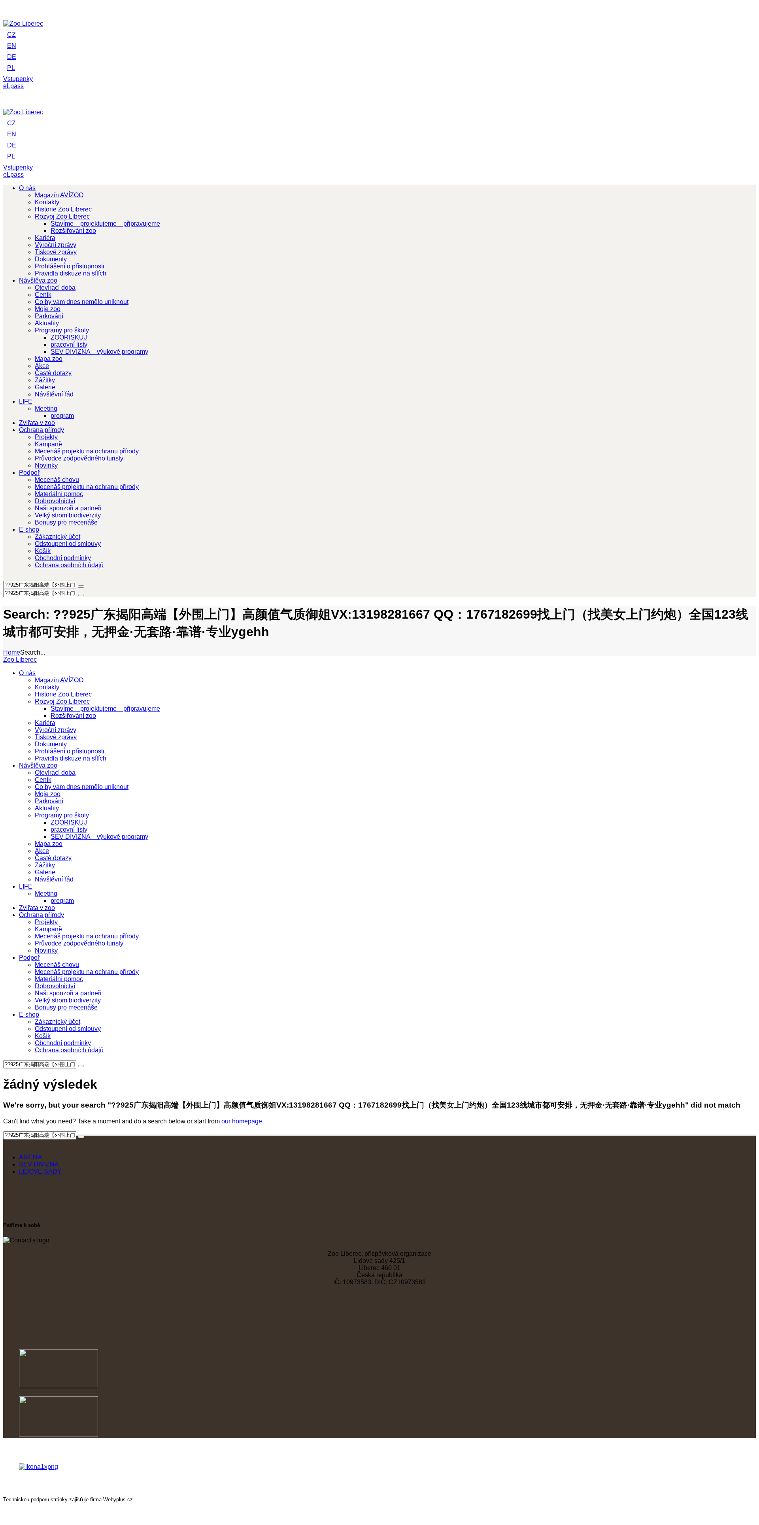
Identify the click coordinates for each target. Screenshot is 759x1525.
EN (11, 45)
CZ (11, 34)
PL (11, 67)
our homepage (241, 1121)
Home (11, 652)
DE (11, 56)
